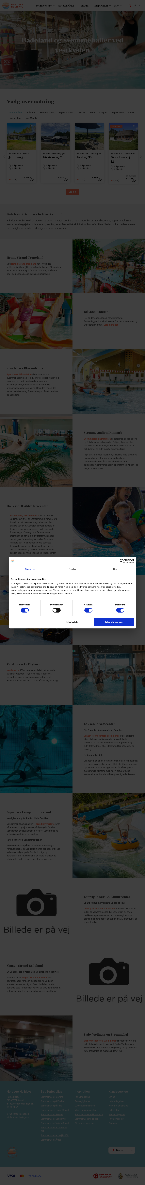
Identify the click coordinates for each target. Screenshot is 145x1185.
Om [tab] (115, 569)
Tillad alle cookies (113, 622)
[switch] (57, 610)
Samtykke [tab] (30, 569)
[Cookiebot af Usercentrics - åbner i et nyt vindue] (121, 561)
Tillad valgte (72, 622)
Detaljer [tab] (72, 569)
